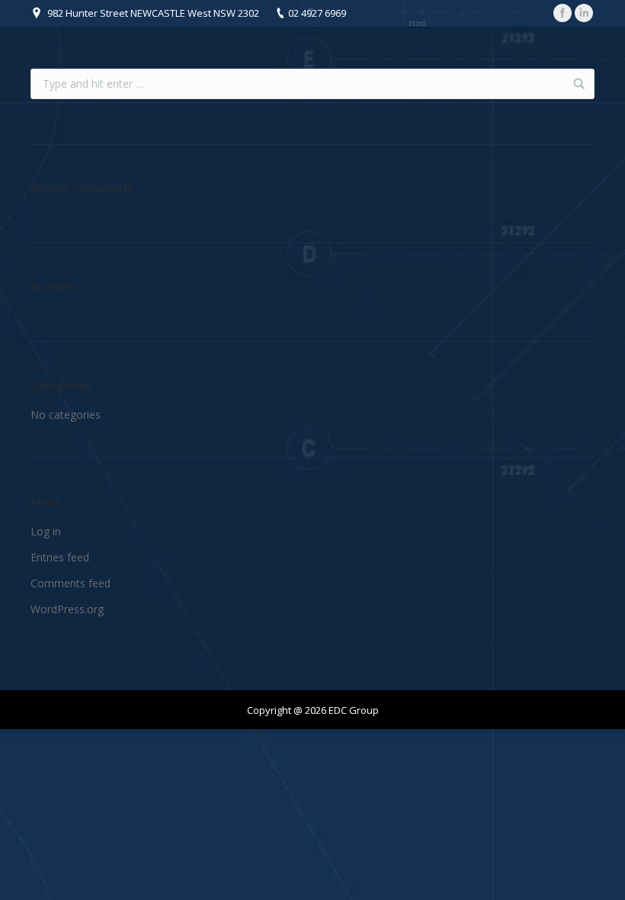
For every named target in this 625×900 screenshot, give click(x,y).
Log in (45, 531)
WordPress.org (67, 609)
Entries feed (59, 557)
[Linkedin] (584, 13)
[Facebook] (562, 13)
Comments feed (70, 583)
